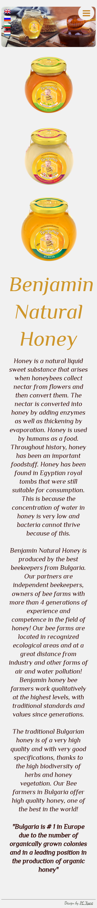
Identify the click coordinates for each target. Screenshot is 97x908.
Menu (86, 12)
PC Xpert (86, 903)
